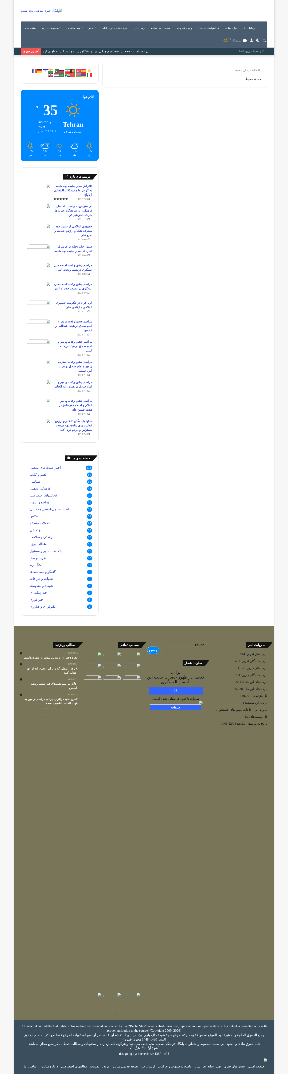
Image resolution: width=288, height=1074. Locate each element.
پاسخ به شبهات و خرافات (115, 28)
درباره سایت (231, 28)
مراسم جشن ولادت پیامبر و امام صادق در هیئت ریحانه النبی (75, 346)
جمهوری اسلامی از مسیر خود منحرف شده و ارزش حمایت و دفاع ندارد (89, 52)
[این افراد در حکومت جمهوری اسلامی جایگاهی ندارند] (38, 308)
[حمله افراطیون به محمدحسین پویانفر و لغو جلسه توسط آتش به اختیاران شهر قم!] (132, 669)
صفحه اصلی (30, 28)
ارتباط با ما (249, 28)
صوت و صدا (38, 558)
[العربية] (62, 74)
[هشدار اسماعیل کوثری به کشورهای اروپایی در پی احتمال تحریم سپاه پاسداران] (93, 998)
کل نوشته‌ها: (258, 716)
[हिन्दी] (51, 70)
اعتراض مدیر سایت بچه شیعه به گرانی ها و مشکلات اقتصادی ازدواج (73, 190)
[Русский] (62, 70)
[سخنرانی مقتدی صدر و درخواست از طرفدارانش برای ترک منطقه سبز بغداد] (93, 680)
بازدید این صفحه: (255, 702)
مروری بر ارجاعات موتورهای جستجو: (242, 709)
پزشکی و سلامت (247, 103)
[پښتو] (73, 70)
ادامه (169, 171)
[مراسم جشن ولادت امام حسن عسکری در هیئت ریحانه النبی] (38, 271)
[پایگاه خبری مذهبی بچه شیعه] (41, 10)
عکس (34, 516)
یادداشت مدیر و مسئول (46, 551)
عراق (168, 103)
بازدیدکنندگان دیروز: (253, 675)
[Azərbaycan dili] (78, 74)
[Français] (34, 70)
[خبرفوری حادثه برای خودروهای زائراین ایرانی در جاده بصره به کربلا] (112, 680)
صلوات (175, 707)
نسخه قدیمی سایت (161, 28)
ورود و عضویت (184, 28)
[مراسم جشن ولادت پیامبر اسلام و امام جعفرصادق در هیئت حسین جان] (38, 406)
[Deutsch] (40, 70)
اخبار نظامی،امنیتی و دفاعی (49, 509)
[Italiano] (89, 74)
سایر (91, 28)
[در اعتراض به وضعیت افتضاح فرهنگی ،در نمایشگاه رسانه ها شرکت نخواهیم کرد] (38, 212)
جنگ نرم (36, 565)
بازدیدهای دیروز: (256, 668)
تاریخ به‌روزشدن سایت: (251, 723)
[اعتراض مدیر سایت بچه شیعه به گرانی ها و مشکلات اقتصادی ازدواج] (38, 192)
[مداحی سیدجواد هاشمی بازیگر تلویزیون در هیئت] (112, 657)
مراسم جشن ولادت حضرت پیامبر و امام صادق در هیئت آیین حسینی (75, 366)
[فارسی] (67, 70)
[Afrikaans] (67, 74)
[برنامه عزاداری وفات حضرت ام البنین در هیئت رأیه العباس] (132, 657)
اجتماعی (36, 530)
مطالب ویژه (38, 544)
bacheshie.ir (146, 1053)
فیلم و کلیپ (38, 474)
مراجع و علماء (40, 502)
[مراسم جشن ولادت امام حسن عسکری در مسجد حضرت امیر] (38, 290)
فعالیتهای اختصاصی (208, 28)
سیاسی (35, 481)
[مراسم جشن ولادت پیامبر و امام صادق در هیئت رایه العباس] (38, 388)
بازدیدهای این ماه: (255, 689)
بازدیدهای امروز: (256, 654)
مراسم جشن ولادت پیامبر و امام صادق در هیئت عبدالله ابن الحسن (73, 326)
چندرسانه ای (38, 592)
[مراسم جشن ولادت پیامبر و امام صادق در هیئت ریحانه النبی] (38, 347)
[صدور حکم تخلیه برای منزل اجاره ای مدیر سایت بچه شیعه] (38, 252)
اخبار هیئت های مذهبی (45, 467)
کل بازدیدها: (259, 695)
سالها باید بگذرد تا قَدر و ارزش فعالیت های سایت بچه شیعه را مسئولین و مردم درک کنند (73, 425)
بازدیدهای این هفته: (254, 682)
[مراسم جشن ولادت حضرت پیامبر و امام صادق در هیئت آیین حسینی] (38, 367)
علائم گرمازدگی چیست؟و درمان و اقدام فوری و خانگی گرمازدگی (231, 117)
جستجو (199, 644)
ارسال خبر (139, 28)
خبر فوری (36, 599)
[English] (51, 74)
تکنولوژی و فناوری (43, 606)
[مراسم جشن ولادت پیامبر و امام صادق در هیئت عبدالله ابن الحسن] (38, 327)
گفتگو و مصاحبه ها (43, 572)
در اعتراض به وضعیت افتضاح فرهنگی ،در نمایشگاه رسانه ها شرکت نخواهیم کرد (73, 211)
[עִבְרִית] (45, 70)
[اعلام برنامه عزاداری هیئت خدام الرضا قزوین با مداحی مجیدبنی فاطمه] (93, 657)
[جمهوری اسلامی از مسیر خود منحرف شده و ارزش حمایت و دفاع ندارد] (38, 232)
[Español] (84, 70)
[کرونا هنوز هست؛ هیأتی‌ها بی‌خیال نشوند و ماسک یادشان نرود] (112, 998)
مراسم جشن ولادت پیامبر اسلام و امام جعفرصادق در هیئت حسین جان (75, 405)
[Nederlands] (56, 74)
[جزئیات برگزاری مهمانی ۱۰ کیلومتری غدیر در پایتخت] (132, 833)
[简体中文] (73, 74)
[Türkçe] (78, 70)
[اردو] (56, 70)
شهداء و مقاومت (41, 585)
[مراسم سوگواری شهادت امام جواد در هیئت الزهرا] (132, 998)
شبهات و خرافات (41, 578)
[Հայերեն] (84, 74)
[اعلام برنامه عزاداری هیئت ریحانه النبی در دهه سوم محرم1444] (93, 669)
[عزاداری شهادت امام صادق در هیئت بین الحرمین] (112, 669)
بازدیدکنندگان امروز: (253, 661)
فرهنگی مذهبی (40, 488)
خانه (255, 70)
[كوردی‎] (89, 70)
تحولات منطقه (40, 523)
